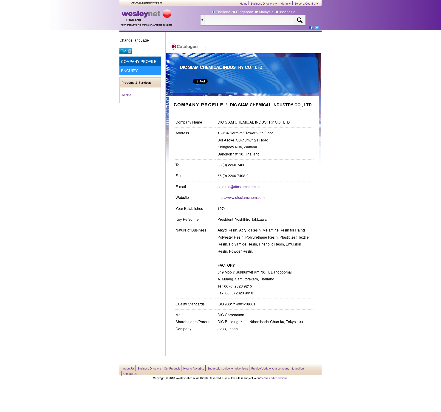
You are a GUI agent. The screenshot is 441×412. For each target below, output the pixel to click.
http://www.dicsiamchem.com (241, 197)
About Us (129, 368)
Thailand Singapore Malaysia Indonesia (255, 11)
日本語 (125, 51)
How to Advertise (193, 368)
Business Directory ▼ (264, 3)
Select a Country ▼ (306, 3)
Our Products (172, 368)
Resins (126, 95)
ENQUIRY (129, 70)
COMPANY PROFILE (138, 61)
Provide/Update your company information (277, 368)
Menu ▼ (286, 3)
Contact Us (130, 373)
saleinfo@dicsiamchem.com (240, 186)
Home (243, 3)
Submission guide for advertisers (227, 368)
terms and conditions (274, 378)
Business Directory (149, 368)
